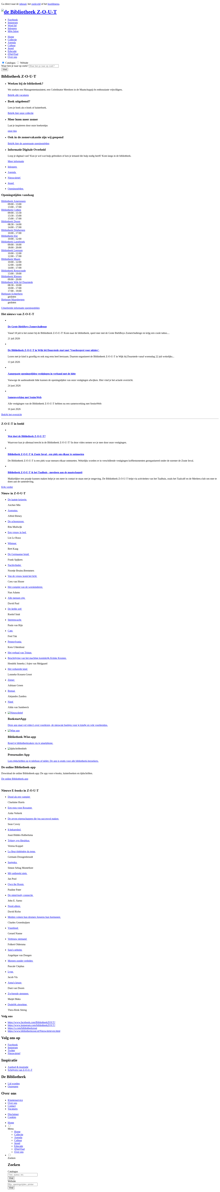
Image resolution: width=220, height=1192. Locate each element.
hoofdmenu (53, 4)
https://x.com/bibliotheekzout (22, 1028)
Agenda (12, 42)
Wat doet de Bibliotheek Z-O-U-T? (27, 436)
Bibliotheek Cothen (11, 209)
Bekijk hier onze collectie (20, 113)
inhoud (22, 4)
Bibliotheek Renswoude (13, 270)
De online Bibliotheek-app (14, 778)
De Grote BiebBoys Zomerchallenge (27, 326)
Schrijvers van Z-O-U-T (20, 1070)
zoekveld (36, 4)
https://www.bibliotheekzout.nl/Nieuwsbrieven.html (34, 1031)
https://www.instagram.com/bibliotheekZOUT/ (31, 1025)
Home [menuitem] (11, 1122)
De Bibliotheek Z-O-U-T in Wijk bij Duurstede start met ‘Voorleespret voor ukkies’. (53, 350)
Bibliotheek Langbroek (13, 241)
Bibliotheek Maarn (10, 259)
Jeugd (11, 48)
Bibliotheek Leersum (12, 250)
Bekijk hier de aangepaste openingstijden (28, 143)
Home (17, 1131)
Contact (12, 1106)
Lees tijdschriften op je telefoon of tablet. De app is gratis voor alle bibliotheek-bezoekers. (53, 761)
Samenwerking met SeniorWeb (25, 397)
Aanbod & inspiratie (18, 1067)
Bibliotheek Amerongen (13, 201)
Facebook (13, 19)
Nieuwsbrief (14, 1053)
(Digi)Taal (13, 54)
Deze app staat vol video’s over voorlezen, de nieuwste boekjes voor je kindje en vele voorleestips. (58, 725)
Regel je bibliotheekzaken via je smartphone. (30, 743)
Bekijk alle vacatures (18, 95)
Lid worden (14, 1083)
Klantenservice (15, 1100)
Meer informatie (16, 161)
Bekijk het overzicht (11, 414)
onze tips (12, 131)
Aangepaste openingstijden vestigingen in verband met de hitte (42, 373)
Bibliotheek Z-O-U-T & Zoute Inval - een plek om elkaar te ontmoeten (46, 454)
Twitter (11, 1050)
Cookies (12, 1117)
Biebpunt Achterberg (12, 293)
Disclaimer (13, 1114)
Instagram (13, 22)
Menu (11, 1128)
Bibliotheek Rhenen (11, 276)
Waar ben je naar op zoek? (15, 65)
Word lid (12, 25)
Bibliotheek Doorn (10, 221)
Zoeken (11, 1158)
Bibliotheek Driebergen (13, 230)
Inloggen (12, 28)
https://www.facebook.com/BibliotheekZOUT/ (31, 1022)
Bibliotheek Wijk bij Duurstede (17, 282)
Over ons (12, 57)
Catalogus (13, 1171)
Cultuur (11, 45)
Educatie (12, 51)
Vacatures (13, 1108)
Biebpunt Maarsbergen (12, 299)
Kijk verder (7, 487)
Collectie (12, 39)
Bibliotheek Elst (9, 236)
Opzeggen (13, 1086)
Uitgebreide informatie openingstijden (20, 308)
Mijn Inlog (13, 31)
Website (12, 1181)
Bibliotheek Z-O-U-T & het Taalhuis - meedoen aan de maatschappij (45, 472)
